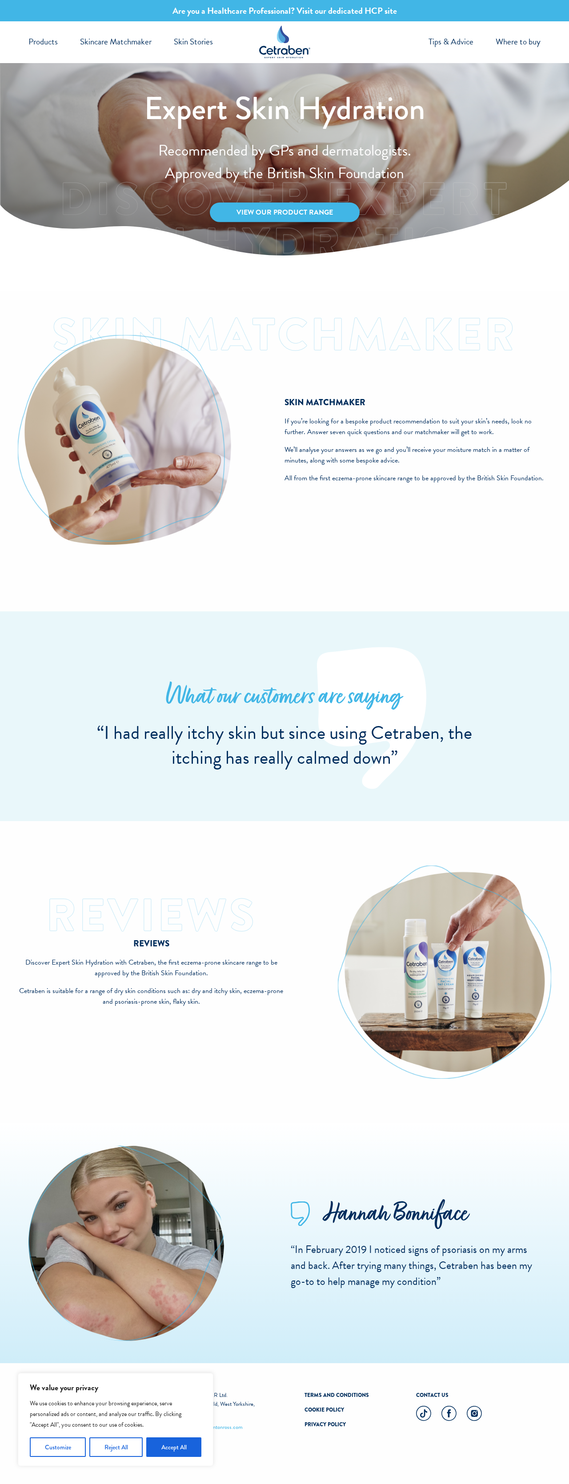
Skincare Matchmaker (116, 41)
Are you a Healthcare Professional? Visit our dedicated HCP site (284, 10)
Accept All (174, 1447)
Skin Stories (193, 41)
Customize (58, 1447)
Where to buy (518, 41)
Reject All (116, 1447)
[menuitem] (43, 42)
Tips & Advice (451, 41)
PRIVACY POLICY (325, 1424)
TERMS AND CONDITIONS (337, 1395)
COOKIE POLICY (324, 1410)
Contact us (432, 1395)
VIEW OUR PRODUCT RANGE (284, 212)
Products (43, 41)
